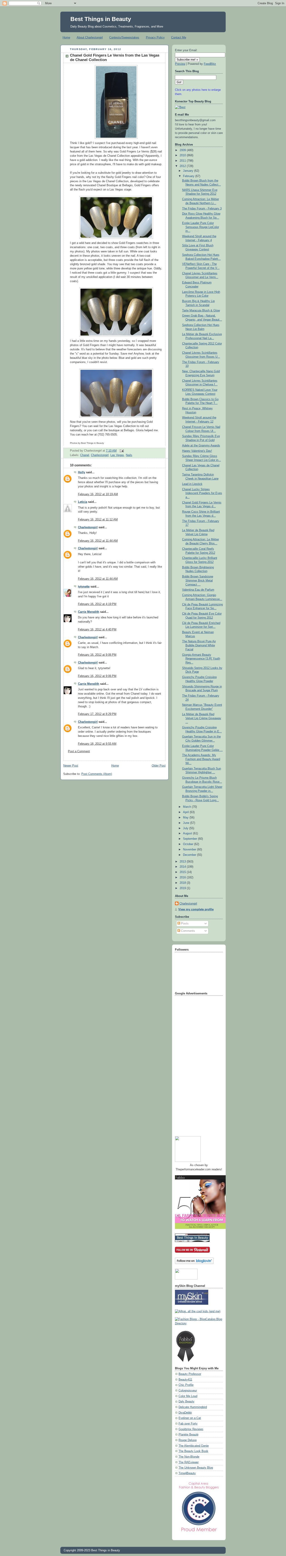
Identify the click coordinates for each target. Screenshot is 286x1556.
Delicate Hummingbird (193, 1407)
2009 (183, 150)
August (188, 833)
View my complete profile (196, 909)
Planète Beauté (188, 1434)
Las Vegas (117, 455)
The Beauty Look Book (193, 1451)
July (186, 828)
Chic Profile (186, 1385)
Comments (187, 930)
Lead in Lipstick (192, 484)
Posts (184, 923)
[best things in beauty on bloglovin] (194, 1263)
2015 (183, 872)
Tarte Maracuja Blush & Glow (201, 310)
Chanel (84, 455)
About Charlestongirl (90, 37)
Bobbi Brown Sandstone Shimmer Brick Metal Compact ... (197, 580)
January (188, 170)
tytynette (84, 586)
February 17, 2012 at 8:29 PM (97, 714)
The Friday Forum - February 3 (202, 208)
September (190, 838)
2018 (183, 882)
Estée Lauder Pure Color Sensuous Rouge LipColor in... (200, 227)
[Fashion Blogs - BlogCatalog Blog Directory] (199, 1323)
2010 (183, 155)
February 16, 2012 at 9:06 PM (97, 654)
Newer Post (70, 765)
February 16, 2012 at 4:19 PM (97, 604)
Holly (81, 472)
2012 (183, 166)
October (188, 844)
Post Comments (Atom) (96, 774)
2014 (183, 866)
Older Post (159, 765)
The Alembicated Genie (194, 1445)
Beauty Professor (190, 1374)
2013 (183, 861)
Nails (129, 455)
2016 (183, 877)
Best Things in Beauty (100, 19)
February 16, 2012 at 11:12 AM (98, 519)
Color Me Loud (188, 1396)
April (186, 812)
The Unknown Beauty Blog (196, 1467)
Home (66, 37)
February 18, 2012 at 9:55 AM (97, 743)
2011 (183, 160)
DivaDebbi (185, 1412)
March (187, 806)
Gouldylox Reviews (191, 1429)
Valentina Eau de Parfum (198, 589)
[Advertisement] (193, 1064)
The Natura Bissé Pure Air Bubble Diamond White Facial (199, 645)
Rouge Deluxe (188, 1440)
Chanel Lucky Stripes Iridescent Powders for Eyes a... (202, 493)
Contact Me (178, 37)
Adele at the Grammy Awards (201, 445)
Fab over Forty (188, 1423)
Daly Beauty (186, 1401)
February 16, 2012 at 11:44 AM (98, 540)
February (189, 176)
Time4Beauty (187, 1473)
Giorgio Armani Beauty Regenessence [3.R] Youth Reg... (201, 658)
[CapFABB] (199, 1532)
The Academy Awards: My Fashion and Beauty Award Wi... (201, 759)
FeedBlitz (210, 64)
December (190, 854)
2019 (183, 888)
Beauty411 (185, 1379)
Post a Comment (79, 751)
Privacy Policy (155, 37)
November (190, 849)
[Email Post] (121, 450)
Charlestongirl (100, 455)
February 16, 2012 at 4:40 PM (97, 629)
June (186, 823)
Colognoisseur (188, 1390)
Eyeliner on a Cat (190, 1418)
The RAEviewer (189, 1462)
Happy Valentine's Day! (197, 450)
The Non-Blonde (189, 1456)
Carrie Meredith (88, 611)
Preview (180, 64)
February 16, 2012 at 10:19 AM (98, 494)
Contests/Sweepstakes (124, 37)
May (186, 817)
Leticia (82, 501)
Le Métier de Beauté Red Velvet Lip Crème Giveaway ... (201, 718)
